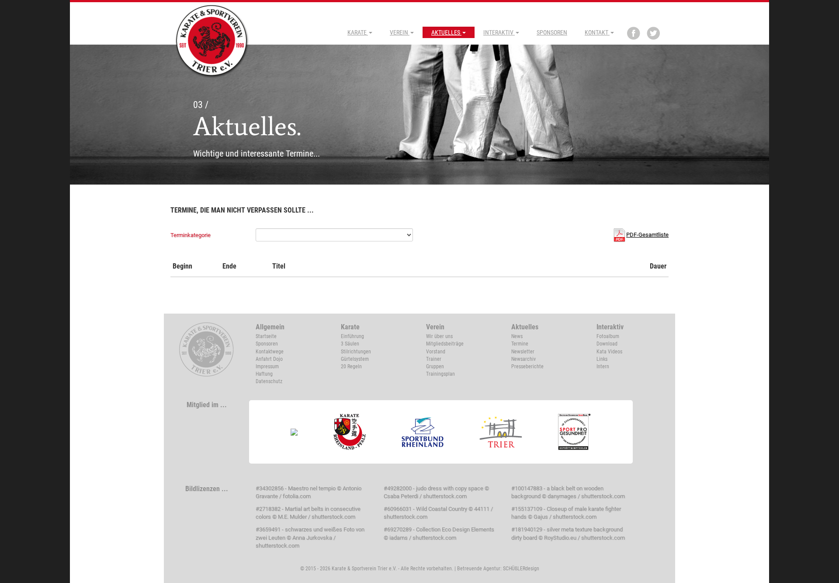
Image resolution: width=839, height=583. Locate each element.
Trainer (433, 359)
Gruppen (435, 366)
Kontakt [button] (597, 32)
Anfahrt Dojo (269, 359)
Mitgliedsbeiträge (445, 344)
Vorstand (435, 352)
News (517, 336)
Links (601, 359)
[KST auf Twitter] (653, 33)
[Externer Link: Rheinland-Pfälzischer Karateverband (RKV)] (349, 432)
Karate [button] (357, 32)
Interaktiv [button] (499, 32)
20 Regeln (351, 366)
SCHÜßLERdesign (521, 569)
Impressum (267, 366)
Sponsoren (552, 32)
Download (606, 344)
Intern (602, 366)
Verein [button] (399, 32)
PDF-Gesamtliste (647, 234)
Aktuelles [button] (446, 32)
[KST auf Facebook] (633, 33)
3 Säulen (350, 344)
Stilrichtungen (356, 352)
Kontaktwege (270, 352)
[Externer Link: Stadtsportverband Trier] (501, 432)
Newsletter (522, 352)
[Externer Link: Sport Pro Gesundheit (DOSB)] (574, 432)
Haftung (264, 374)
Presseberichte (527, 366)
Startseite (266, 336)
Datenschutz (269, 381)
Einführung (352, 336)
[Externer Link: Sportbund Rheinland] (423, 432)
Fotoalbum (607, 336)
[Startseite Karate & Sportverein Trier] (212, 40)
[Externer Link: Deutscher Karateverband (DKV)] (294, 432)
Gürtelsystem (355, 359)
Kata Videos (609, 352)
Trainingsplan (440, 374)
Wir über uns (439, 336)
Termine (519, 344)
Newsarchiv (523, 359)
